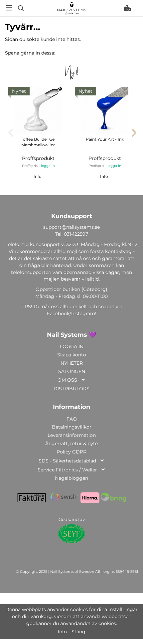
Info (38, 176)
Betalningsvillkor (71, 427)
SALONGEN (71, 371)
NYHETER (72, 363)
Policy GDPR (71, 452)
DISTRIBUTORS (71, 389)
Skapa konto (71, 355)
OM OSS (67, 380)
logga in (48, 166)
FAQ (72, 419)
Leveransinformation (72, 435)
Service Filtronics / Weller (67, 470)
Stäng (78, 632)
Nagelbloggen (71, 478)
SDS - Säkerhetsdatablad (67, 461)
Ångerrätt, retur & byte (71, 444)
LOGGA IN (71, 346)
